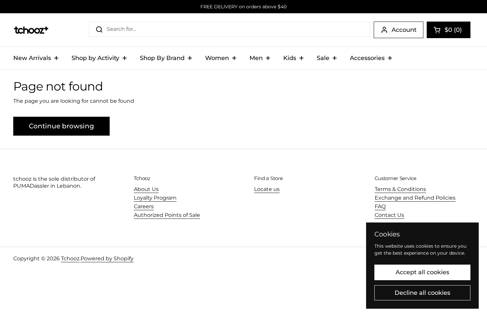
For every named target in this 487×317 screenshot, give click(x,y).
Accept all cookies (422, 272)
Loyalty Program (155, 198)
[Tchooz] (31, 30)
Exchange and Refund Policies (415, 198)
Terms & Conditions (400, 189)
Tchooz (70, 258)
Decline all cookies (422, 292)
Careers (144, 206)
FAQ (380, 206)
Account (404, 29)
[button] (448, 30)
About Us (146, 189)
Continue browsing (61, 126)
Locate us (267, 189)
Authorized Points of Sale (167, 215)
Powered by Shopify (107, 258)
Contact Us (389, 215)
